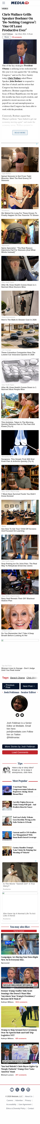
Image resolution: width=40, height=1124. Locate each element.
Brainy (4, 526)
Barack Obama (17, 678)
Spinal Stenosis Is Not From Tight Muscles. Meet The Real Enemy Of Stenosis (16, 178)
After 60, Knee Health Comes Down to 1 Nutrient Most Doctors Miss (18, 286)
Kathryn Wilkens (7, 1002)
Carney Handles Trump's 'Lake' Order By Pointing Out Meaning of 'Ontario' (24, 850)
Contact (31, 1108)
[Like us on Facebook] (22, 1089)
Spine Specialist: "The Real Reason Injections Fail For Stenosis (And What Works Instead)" (18, 250)
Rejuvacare (5, 245)
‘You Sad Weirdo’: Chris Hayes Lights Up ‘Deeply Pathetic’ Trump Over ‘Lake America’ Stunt (19, 1069)
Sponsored (5, 963)
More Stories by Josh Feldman (20, 746)
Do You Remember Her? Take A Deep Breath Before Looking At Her (17, 634)
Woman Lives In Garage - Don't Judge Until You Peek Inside (18, 669)
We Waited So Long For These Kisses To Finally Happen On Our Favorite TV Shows (20, 214)
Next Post (28, 686)
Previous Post (10, 686)
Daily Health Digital (8, 282)
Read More (20, 132)
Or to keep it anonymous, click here (22, 771)
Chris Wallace (14, 78)
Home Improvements (8, 317)
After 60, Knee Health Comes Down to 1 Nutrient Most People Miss (18, 388)
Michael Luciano (7, 1075)
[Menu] (5, 3)
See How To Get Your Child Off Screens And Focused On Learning (18, 530)
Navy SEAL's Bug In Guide (10, 491)
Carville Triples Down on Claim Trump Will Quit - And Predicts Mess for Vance (24, 804)
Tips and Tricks (7, 666)
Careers (10, 1100)
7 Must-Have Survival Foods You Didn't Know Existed (18, 495)
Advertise (19, 1100)
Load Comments (20, 752)
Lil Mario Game (7, 631)
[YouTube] (11, 1089)
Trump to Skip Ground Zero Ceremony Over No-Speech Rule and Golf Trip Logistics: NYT (19, 1032)
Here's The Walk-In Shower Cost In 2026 (18, 320)
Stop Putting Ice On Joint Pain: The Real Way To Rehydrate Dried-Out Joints (19, 565)
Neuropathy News (7, 420)
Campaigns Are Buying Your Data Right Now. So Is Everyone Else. (19, 958)
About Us (28, 1096)
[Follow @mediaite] (17, 1089)
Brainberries (5, 210)
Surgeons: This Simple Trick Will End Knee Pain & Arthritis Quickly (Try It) (17, 460)
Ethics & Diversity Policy (15, 1108)
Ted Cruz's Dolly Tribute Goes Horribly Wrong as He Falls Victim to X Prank (24, 819)
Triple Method (6, 173)
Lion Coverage (6, 350)
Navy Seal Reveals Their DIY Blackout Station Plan (18, 599)
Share (6, 37)
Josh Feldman (7, 34)
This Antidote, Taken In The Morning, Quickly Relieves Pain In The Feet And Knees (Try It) (18, 424)
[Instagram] (28, 1089)
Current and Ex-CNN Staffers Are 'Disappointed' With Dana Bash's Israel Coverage (24, 835)
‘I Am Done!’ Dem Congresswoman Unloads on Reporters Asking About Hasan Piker (24, 790)
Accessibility (11, 1104)
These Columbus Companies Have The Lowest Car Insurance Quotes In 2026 (18, 353)
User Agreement (25, 1104)
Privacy (28, 1100)
